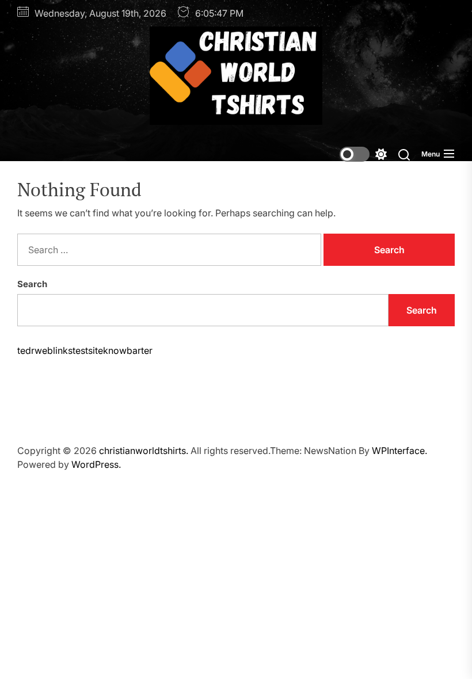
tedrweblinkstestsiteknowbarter (85, 350)
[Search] (404, 154)
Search (32, 284)
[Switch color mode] (363, 154)
